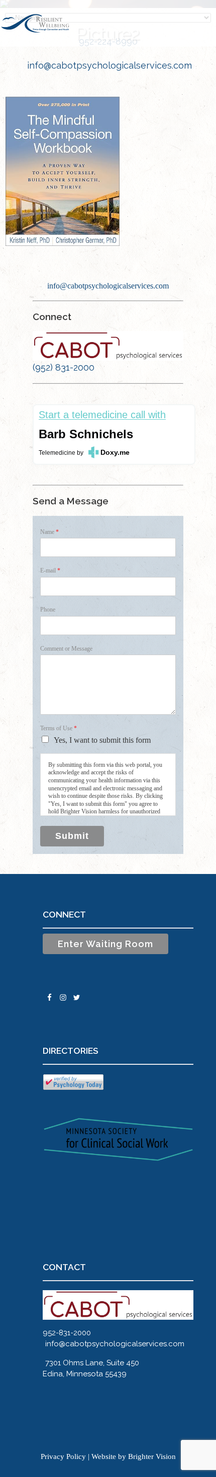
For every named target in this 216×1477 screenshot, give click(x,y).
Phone (47, 609)
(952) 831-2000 (63, 367)
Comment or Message (66, 648)
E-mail (50, 570)
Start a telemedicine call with (102, 415)
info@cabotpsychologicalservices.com (109, 65)
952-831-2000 (67, 1332)
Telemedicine (57, 452)
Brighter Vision (152, 1456)
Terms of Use (58, 728)
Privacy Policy (63, 1456)
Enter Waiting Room (105, 944)
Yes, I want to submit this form (102, 740)
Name (49, 531)
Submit (72, 836)
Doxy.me (115, 452)
